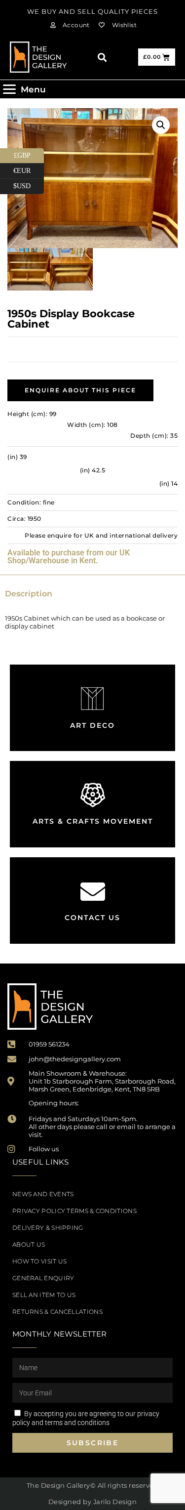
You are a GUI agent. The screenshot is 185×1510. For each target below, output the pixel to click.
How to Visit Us (39, 1261)
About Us (28, 1244)
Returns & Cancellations (57, 1311)
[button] (102, 57)
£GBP (29, 153)
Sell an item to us (43, 1295)
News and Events (43, 1194)
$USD (28, 184)
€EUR (28, 169)
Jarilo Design (115, 1502)
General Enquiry (43, 1278)
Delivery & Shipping (47, 1227)
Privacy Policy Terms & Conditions (74, 1211)
